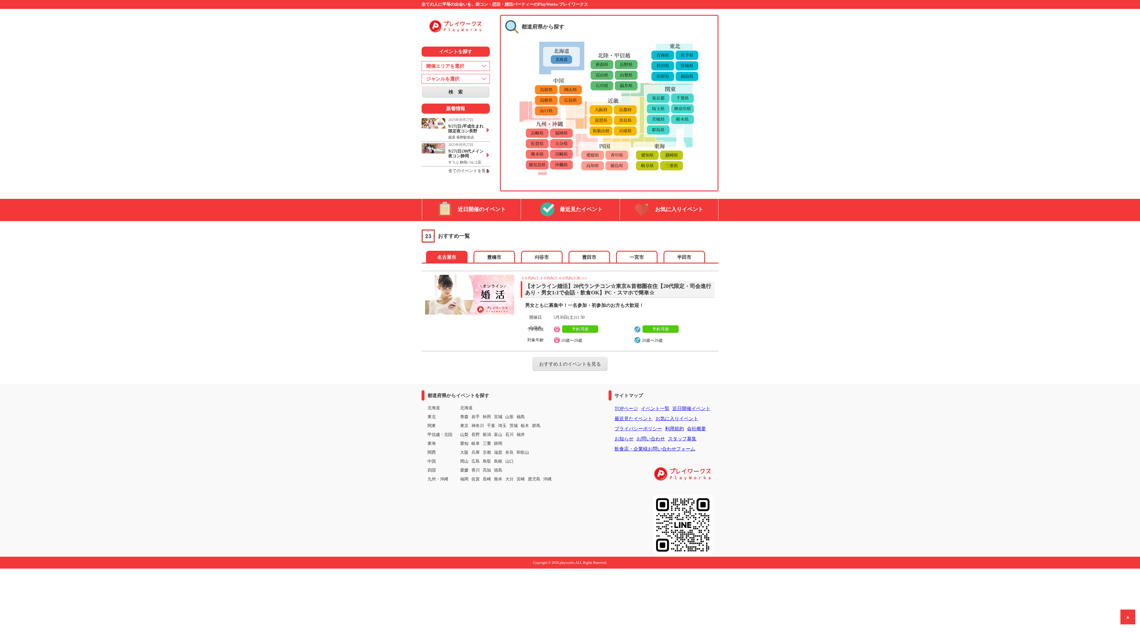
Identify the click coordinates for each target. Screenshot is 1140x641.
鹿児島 (534, 479)
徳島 (498, 470)
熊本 (498, 479)
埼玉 (502, 425)
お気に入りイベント (679, 209)
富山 (498, 434)
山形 (509, 417)
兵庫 (475, 452)
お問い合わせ (650, 438)
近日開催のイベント (482, 209)
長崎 (487, 479)
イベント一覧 (655, 408)
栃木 (525, 425)
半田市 (684, 257)
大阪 (464, 452)
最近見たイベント (581, 209)
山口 (509, 461)
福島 (521, 417)
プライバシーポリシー (638, 428)
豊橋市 (494, 257)
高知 (487, 470)
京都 (487, 452)
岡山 (464, 461)
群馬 (536, 425)
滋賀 (498, 452)
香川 (475, 470)
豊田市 (589, 257)
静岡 (498, 443)
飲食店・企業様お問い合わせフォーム (655, 448)
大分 (509, 479)
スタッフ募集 (682, 438)
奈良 (509, 452)
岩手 (475, 417)
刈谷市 (542, 257)
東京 (464, 425)
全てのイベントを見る (469, 171)
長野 (475, 434)
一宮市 (637, 257)
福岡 (464, 479)
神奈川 (477, 425)
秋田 (487, 417)
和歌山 (523, 452)
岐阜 (475, 443)
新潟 (487, 434)
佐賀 (475, 479)
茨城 (513, 425)
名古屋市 (446, 257)
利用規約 (674, 428)
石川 (509, 434)
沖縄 (547, 479)
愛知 (464, 443)
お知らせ (624, 438)
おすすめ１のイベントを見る (570, 363)
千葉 (491, 425)
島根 (498, 461)
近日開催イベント (691, 408)
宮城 (498, 417)
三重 (487, 443)
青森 (464, 417)
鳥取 (487, 461)
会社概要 (696, 428)
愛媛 (464, 470)
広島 (475, 461)
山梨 (464, 434)
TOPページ (626, 408)
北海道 (466, 408)
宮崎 (521, 479)
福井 (521, 434)
